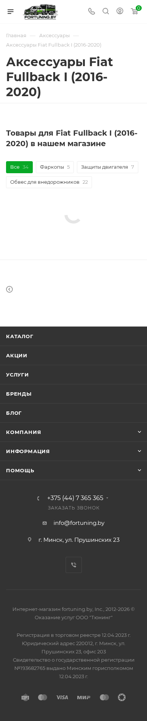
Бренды (19, 394)
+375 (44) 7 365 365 (75, 498)
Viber (74, 565)
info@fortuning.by (79, 522)
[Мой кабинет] (119, 11)
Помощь (20, 470)
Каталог (20, 336)
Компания (23, 432)
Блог (14, 413)
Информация (28, 451)
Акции (17, 355)
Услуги (17, 375)
